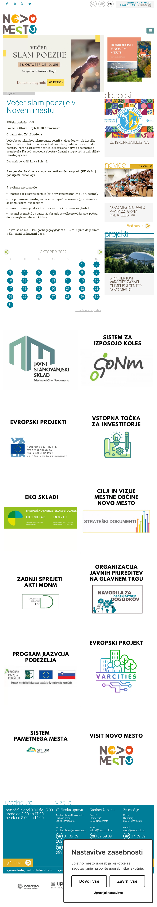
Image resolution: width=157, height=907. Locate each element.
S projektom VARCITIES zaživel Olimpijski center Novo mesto (125, 284)
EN (110, 4)
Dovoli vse (89, 881)
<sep (7, 252)
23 (96, 288)
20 (53, 288)
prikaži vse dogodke (88, 310)
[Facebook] (7, 4)
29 (82, 296)
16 (96, 280)
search (93, 4)
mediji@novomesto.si (134, 830)
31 (10, 304)
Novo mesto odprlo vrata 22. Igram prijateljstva (127, 211)
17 (10, 288)
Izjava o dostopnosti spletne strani (29, 870)
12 (39, 280)
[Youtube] (22, 4)
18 (24, 288)
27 (53, 296)
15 (82, 280)
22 (82, 288)
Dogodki (11, 93)
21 (68, 288)
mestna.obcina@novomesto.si (71, 830)
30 (96, 296)
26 (39, 296)
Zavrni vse (127, 881)
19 (39, 288)
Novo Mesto (29, 24)
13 (53, 280)
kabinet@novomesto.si (101, 830)
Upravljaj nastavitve (108, 893)
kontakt (101, 4)
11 (24, 280)
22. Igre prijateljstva (129, 142)
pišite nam (15, 862)
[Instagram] (14, 4)
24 (10, 296)
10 (10, 280)
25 (24, 296)
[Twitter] (30, 4)
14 (68, 280)
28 (68, 296)
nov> (100, 252)
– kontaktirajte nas (135, 4)
